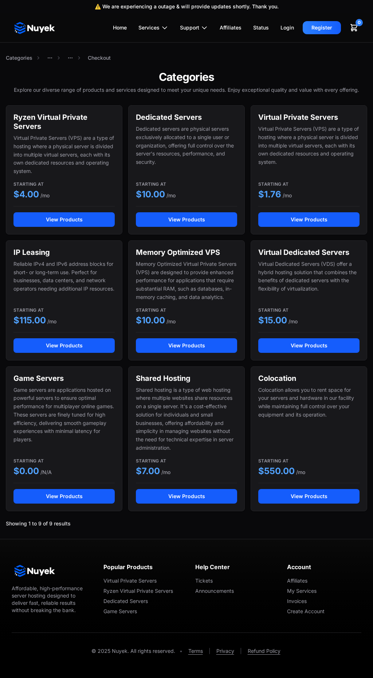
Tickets (204, 581)
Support (189, 27)
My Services (302, 591)
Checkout (99, 58)
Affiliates (231, 27)
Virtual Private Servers (130, 581)
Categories (19, 58)
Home (120, 27)
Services (149, 27)
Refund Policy (264, 651)
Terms (195, 651)
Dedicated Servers (125, 601)
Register (321, 27)
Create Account (306, 611)
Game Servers (120, 611)
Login (287, 27)
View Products (64, 219)
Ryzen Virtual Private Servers (138, 591)
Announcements (214, 591)
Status (261, 27)
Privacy (225, 651)
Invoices (297, 601)
